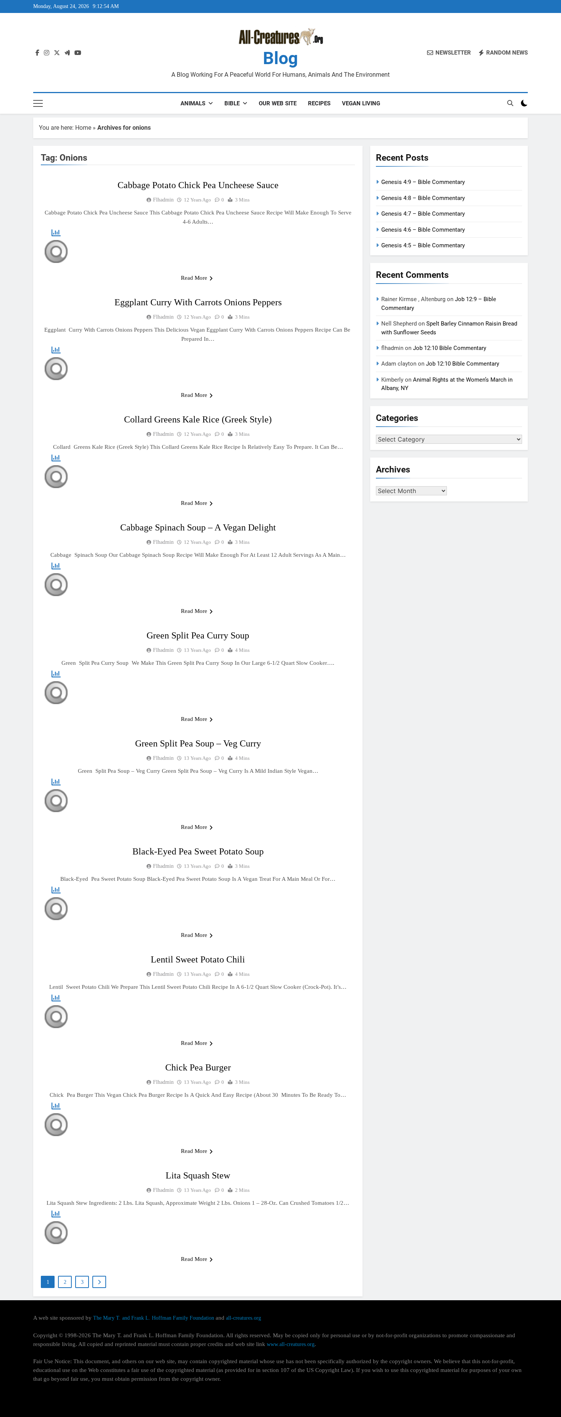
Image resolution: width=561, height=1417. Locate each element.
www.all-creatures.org (290, 1344)
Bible (232, 103)
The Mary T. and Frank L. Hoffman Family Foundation (153, 1318)
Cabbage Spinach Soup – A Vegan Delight (198, 527)
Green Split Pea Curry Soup (198, 635)
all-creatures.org (243, 1318)
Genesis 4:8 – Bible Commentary (423, 198)
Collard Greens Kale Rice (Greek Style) (198, 419)
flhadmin (163, 200)
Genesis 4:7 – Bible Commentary (423, 213)
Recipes (319, 103)
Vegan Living (361, 103)
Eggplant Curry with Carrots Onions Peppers (198, 302)
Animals (193, 103)
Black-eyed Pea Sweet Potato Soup (198, 851)
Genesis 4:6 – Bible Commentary (423, 229)
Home (83, 127)
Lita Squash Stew (198, 1175)
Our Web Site (278, 103)
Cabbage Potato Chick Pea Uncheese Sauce (198, 185)
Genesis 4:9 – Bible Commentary (423, 182)
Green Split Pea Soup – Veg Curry (198, 743)
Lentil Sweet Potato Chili (198, 959)
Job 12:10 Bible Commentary (449, 348)
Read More (194, 278)
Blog (280, 58)
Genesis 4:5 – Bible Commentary (423, 245)
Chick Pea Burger (198, 1067)
